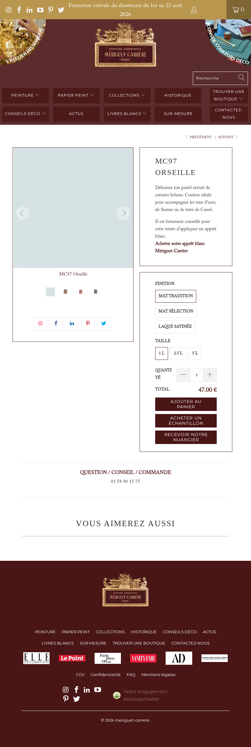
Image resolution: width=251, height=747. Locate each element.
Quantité (163, 374)
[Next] (123, 213)
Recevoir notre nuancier (186, 437)
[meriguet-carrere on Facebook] (18, 9)
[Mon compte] (206, 9)
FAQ (131, 674)
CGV (80, 674)
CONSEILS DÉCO (23, 113)
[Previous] (22, 213)
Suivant (226, 137)
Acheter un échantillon (186, 420)
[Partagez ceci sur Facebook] (56, 324)
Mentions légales (158, 674)
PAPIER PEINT (74, 95)
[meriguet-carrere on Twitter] (60, 9)
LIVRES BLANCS (124, 113)
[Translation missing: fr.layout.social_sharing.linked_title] (72, 324)
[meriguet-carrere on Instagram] (8, 9)
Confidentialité (106, 674)
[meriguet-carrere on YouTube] (39, 9)
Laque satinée (175, 327)
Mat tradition (176, 296)
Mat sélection (176, 311)
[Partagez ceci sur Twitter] (104, 324)
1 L (162, 353)
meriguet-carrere (132, 720)
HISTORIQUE (178, 95)
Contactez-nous (229, 114)
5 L (195, 353)
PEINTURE (23, 95)
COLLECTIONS (124, 95)
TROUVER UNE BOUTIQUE (229, 95)
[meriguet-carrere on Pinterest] (50, 9)
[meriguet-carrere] (125, 45)
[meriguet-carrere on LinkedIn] (29, 9)
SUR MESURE (93, 643)
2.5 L (178, 353)
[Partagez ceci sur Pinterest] (88, 324)
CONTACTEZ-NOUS (190, 643)
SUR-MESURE (178, 113)
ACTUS (76, 113)
